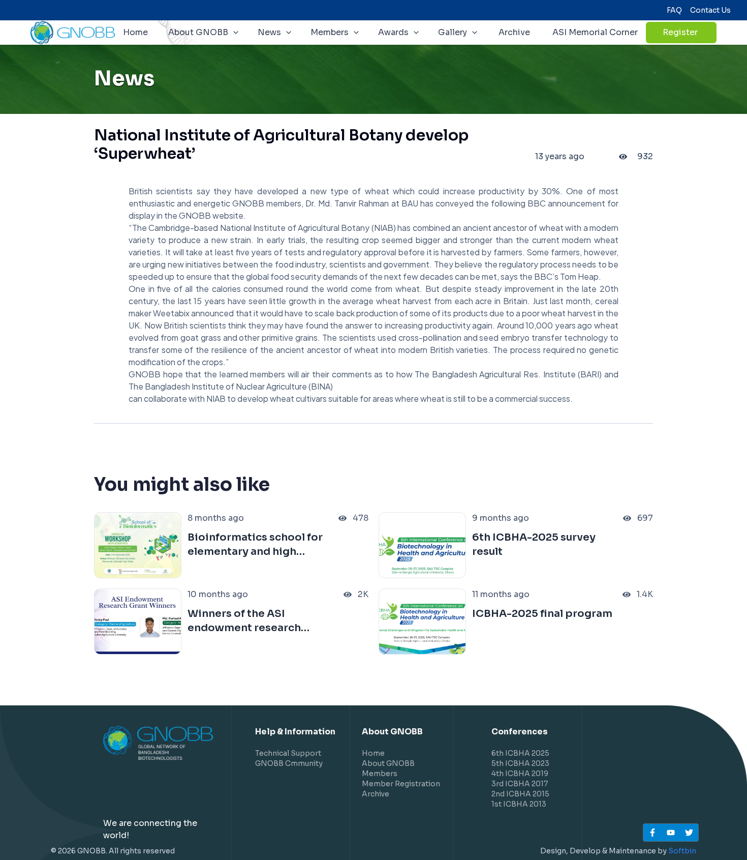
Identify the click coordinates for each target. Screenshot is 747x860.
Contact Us (710, 10)
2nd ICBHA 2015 (520, 793)
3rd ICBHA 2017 (519, 783)
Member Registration (401, 783)
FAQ (674, 10)
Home (135, 32)
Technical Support (288, 753)
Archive (514, 32)
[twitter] (689, 832)
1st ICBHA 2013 (518, 804)
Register (689, 35)
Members (379, 773)
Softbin (682, 850)
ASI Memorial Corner (595, 32)
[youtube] (671, 832)
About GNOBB (388, 763)
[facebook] (652, 832)
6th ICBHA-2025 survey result (534, 544)
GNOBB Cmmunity (289, 763)
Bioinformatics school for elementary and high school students (255, 545)
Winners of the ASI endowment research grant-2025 (244, 621)
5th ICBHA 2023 (520, 763)
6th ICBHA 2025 (520, 753)
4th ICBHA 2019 (519, 773)
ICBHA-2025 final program (542, 613)
